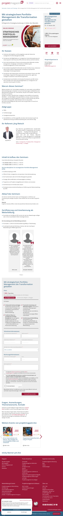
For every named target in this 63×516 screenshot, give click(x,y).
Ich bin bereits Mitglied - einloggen (25, 297)
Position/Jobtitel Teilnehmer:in (27, 339)
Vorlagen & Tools (26, 466)
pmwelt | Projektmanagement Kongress (11, 494)
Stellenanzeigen (46, 466)
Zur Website (52, 53)
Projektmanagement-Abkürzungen (30, 476)
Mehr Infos (6, 445)
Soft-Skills (24, 478)
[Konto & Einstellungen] (57, 3)
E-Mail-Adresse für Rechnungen (9, 356)
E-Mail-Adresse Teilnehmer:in (9, 339)
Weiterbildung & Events (8, 483)
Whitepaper (25, 470)
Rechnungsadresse (7, 364)
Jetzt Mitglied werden (10, 297)
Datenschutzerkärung (16, 371)
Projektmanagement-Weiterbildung (10, 486)
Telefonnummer (25, 333)
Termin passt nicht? (50, 28)
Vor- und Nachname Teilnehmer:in (10, 333)
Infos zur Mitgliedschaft (7, 465)
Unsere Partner (46, 499)
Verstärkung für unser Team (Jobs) (50, 496)
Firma (23, 356)
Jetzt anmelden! (52, 46)
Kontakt (44, 488)
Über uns (45, 483)
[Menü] (60, 3)
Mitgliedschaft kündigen (48, 489)
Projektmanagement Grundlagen (29, 479)
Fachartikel (24, 461)
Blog (43, 463)
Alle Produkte (25, 486)
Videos (44, 465)
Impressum (45, 501)
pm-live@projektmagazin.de (50, 65)
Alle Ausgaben (5, 463)
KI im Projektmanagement (8, 489)
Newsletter (4, 468)
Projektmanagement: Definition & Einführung (30, 472)
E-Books (24, 465)
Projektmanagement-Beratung (49, 461)
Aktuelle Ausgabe (6, 461)
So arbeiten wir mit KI (47, 497)
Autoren (4, 466)
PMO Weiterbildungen (7, 491)
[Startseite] (12, 3)
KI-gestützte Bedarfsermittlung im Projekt (31, 438)
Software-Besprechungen (28, 488)
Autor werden (45, 494)
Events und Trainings (12, 8)
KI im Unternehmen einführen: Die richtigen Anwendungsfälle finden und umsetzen (11, 440)
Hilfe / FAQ (44, 486)
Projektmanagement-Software (30, 483)
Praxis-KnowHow (27, 459)
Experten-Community (48, 459)
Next (40, 438)
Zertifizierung (5, 488)
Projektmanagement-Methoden (29, 463)
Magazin (4, 459)
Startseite (4, 8)
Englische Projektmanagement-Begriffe (31, 474)
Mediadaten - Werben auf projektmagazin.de (48, 492)
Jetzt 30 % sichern (56, 513)
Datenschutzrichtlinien (13, 379)
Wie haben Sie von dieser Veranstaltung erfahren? (13, 347)
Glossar (24, 468)
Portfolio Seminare (6, 493)
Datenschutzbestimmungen (25, 500)
